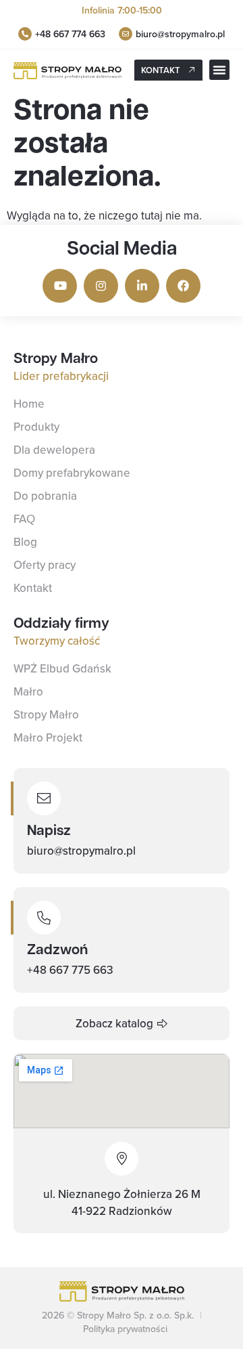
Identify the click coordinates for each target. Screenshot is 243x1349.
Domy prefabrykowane (72, 472)
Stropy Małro (46, 714)
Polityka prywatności (125, 1328)
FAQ (24, 519)
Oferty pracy (45, 565)
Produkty (36, 426)
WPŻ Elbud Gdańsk (62, 668)
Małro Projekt (48, 737)
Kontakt (33, 588)
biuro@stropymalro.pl (180, 34)
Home (29, 403)
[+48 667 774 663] (25, 34)
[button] (219, 70)
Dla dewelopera (54, 449)
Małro (28, 691)
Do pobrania (45, 495)
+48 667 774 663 (70, 34)
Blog (25, 542)
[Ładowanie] (125, 34)
